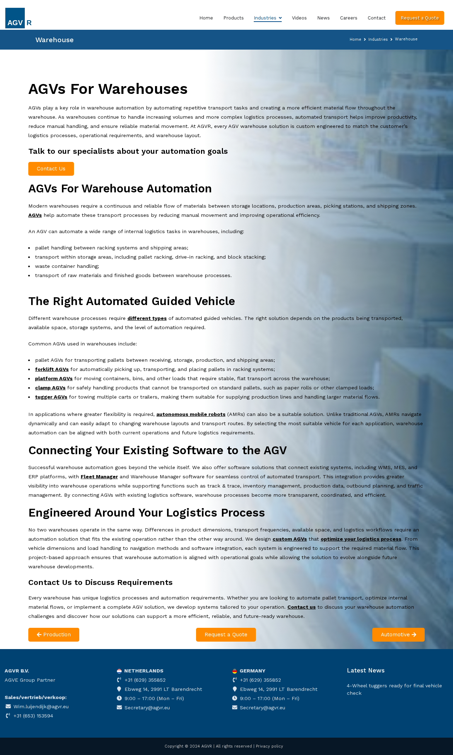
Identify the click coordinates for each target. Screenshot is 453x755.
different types (147, 318)
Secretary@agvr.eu (146, 707)
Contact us (301, 607)
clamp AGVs (50, 387)
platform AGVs (54, 378)
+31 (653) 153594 (32, 716)
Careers (348, 18)
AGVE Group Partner (30, 680)
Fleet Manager (99, 476)
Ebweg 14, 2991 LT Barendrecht (162, 689)
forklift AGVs (52, 369)
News (323, 18)
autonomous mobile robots (190, 414)
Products (233, 18)
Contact (377, 18)
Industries (265, 18)
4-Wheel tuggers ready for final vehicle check (394, 689)
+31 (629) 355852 (144, 680)
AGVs (35, 215)
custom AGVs (290, 539)
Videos (299, 18)
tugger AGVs (51, 397)
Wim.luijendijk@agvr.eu (40, 706)
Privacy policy (269, 746)
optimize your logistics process (361, 539)
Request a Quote (420, 18)
